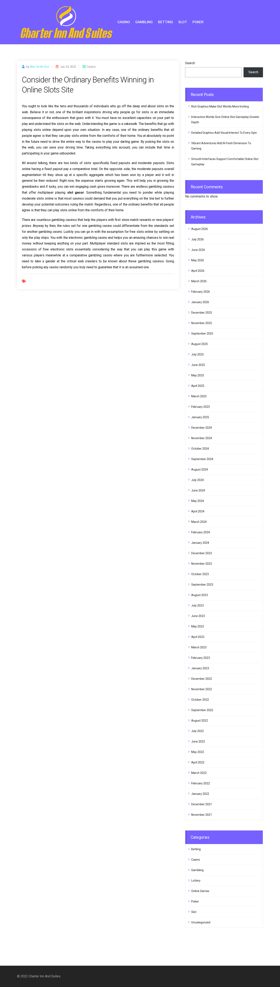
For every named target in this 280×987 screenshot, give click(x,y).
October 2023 (200, 574)
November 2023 (201, 563)
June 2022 (198, 741)
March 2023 (199, 647)
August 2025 (199, 344)
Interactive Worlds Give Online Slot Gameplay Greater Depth (225, 119)
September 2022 (202, 710)
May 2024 (197, 501)
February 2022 (200, 783)
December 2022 (201, 678)
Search (190, 63)
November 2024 (201, 438)
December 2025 (201, 312)
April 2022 (197, 762)
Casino (123, 22)
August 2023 (199, 595)
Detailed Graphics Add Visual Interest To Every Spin (224, 132)
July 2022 (197, 731)
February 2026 (200, 291)
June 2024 (198, 490)
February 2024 (200, 532)
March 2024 (199, 521)
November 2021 (201, 814)
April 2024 (197, 511)
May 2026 (197, 260)
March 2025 (199, 396)
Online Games (200, 891)
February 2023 (200, 657)
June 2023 (198, 616)
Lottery (195, 880)
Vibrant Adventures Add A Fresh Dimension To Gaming (221, 146)
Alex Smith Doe (39, 67)
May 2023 (197, 626)
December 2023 (201, 553)
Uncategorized (200, 922)
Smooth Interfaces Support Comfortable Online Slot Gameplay (224, 161)
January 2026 (200, 302)
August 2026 (199, 229)
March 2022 (199, 773)
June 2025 (198, 365)
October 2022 (200, 699)
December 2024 (201, 427)
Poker (198, 22)
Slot (182, 22)
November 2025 (201, 323)
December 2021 (201, 804)
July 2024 (197, 480)
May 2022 (197, 752)
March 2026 (199, 281)
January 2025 (200, 417)
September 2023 (202, 584)
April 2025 (197, 385)
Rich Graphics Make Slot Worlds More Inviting (220, 106)
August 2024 (199, 469)
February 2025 (200, 406)
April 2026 (197, 270)
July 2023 (197, 605)
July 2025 (197, 354)
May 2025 (197, 375)
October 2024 (200, 448)
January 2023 (200, 668)
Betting (165, 22)
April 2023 (197, 637)
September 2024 (202, 459)
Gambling (144, 22)
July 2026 (197, 239)
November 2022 (201, 689)
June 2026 (198, 249)
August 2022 (199, 720)
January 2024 (200, 542)
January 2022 (200, 793)
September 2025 (202, 333)
